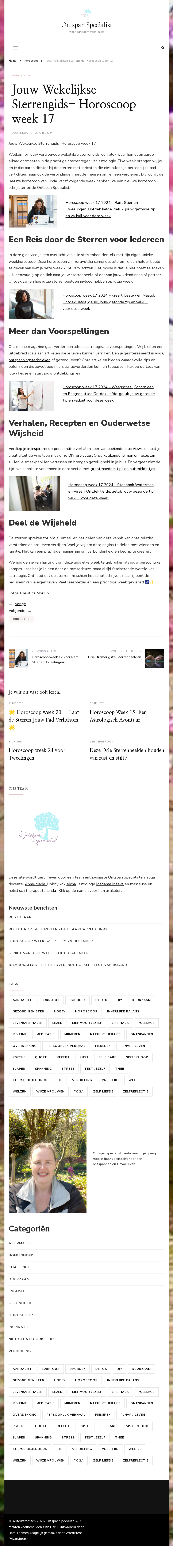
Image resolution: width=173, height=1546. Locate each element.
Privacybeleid (18, 1538)
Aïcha (71, 884)
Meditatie (45, 1034)
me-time (20, 1034)
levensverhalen (28, 1023)
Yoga (79, 1092)
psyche (19, 1057)
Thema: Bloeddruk (30, 1080)
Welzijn (20, 1092)
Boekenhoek (21, 1255)
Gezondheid (21, 1303)
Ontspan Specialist (86, 25)
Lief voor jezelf (87, 1023)
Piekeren (103, 1046)
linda (24, 133)
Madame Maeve (110, 884)
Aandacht (22, 1000)
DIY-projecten (80, 455)
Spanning (43, 1069)
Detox (101, 1000)
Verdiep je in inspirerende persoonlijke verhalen (50, 448)
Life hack (120, 1023)
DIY (119, 1000)
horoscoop (21, 75)
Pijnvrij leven (132, 1046)
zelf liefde (103, 1092)
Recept (63, 1057)
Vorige (20, 603)
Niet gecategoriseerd (31, 1339)
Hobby (59, 1011)
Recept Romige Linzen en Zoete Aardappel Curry (58, 929)
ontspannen (141, 1034)
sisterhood (137, 1057)
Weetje (134, 1080)
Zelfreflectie (136, 1092)
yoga (159, 353)
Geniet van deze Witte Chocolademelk (48, 953)
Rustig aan (20, 917)
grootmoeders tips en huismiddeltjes (123, 468)
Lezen (57, 1023)
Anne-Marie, (36, 884)
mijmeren (72, 1034)
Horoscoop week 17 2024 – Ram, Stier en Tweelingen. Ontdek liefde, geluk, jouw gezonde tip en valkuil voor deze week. (110, 209)
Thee (119, 1069)
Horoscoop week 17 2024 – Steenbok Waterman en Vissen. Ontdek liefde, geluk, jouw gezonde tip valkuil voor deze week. (111, 491)
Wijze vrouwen (50, 1092)
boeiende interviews (125, 448)
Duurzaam (141, 1000)
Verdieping (82, 1080)
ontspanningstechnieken (29, 359)
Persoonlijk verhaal (65, 1046)
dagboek (77, 1000)
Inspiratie (19, 1327)
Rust (84, 1057)
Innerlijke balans (123, 1011)
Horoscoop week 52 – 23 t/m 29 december (51, 941)
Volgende (17, 610)
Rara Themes (19, 1533)
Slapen (19, 1069)
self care (107, 1057)
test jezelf (94, 1069)
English (16, 1291)
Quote (41, 1057)
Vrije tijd (110, 1080)
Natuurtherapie (105, 1034)
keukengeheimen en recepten (129, 455)
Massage (147, 1023)
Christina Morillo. (35, 593)
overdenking (25, 1046)
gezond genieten (28, 1011)
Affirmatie (20, 1243)
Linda (51, 890)
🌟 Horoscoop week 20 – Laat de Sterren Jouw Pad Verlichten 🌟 (44, 720)
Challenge (19, 1267)
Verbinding (20, 1351)
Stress (68, 1069)
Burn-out (51, 1000)
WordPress (73, 1533)
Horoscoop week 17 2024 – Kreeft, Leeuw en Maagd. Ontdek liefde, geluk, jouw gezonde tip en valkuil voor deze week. (109, 302)
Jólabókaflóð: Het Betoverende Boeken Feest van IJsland (68, 965)
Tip (59, 1080)
